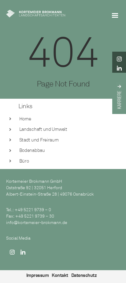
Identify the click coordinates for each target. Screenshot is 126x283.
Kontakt (60, 275)
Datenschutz (84, 275)
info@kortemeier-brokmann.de (36, 222)
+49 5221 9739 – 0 (33, 209)
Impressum (37, 275)
